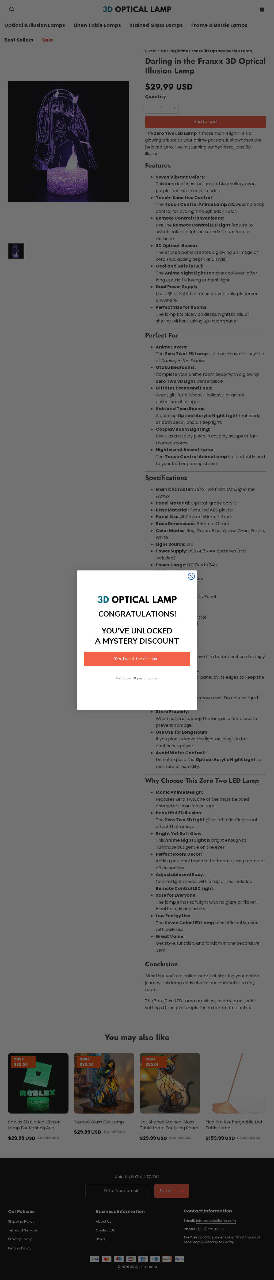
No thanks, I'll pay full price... (137, 678)
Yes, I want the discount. (137, 659)
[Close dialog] (191, 576)
